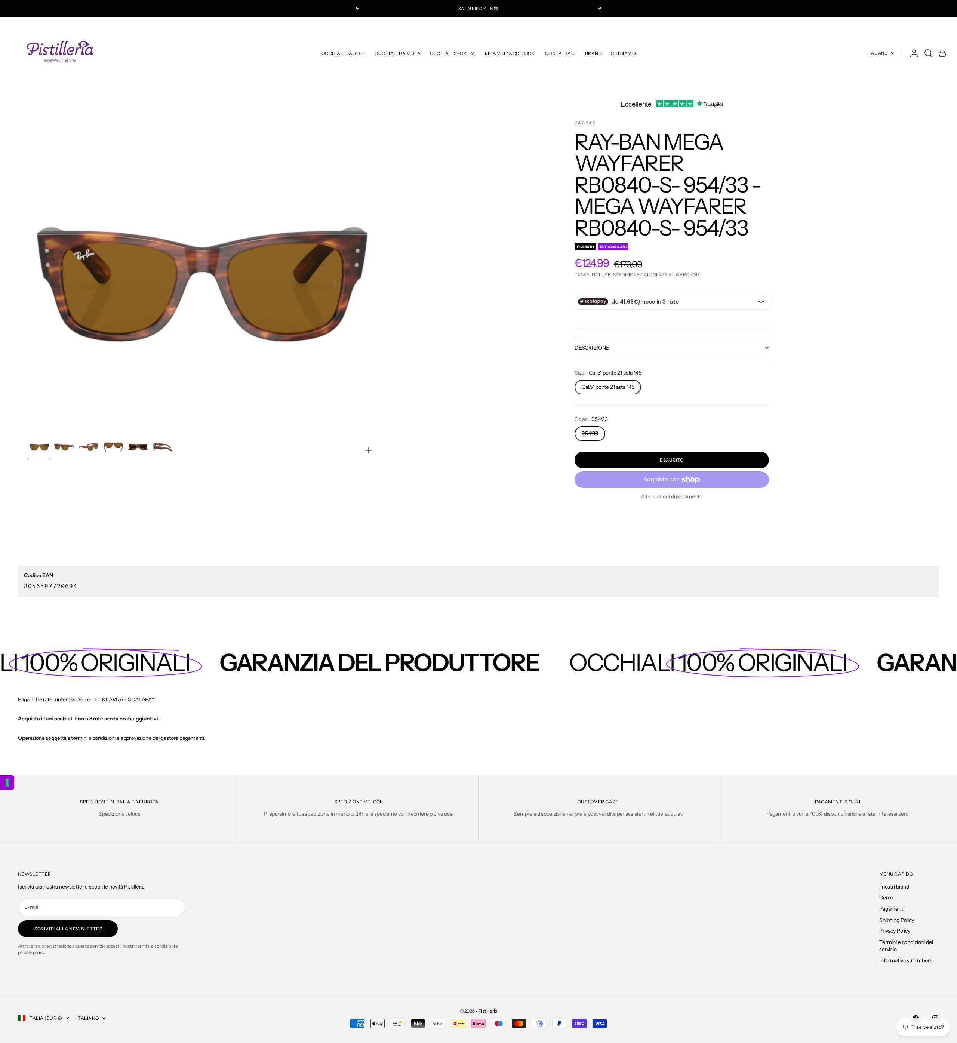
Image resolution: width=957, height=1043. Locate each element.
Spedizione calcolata (640, 274)
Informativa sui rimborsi (906, 960)
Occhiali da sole (343, 53)
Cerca (886, 897)
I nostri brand (894, 886)
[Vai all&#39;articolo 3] (88, 447)
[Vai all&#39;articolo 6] (162, 447)
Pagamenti (891, 908)
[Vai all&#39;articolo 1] (39, 447)
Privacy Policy (894, 930)
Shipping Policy (896, 920)
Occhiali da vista (398, 53)
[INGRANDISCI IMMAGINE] (368, 450)
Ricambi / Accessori (510, 53)
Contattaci (560, 53)
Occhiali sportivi (453, 53)
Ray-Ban (585, 123)
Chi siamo (623, 53)
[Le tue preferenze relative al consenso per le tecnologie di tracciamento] (7, 782)
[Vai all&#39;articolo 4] (113, 447)
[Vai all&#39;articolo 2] (64, 447)
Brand (593, 53)
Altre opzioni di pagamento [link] (671, 496)
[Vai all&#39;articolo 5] (138, 447)
